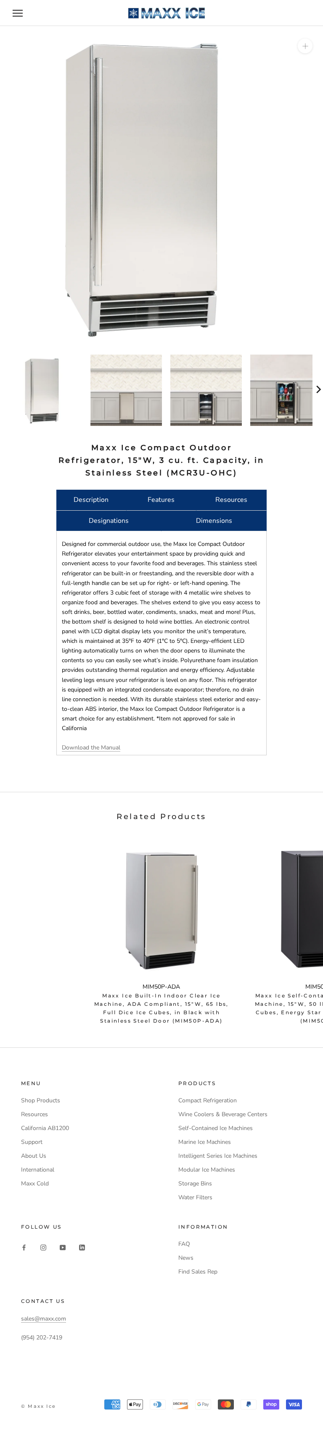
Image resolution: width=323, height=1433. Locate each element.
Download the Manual (91, 748)
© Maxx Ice (38, 1406)
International (37, 1170)
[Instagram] (43, 1247)
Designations (109, 520)
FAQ (184, 1244)
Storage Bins (195, 1184)
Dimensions (214, 520)
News (185, 1258)
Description (91, 499)
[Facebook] (24, 1247)
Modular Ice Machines (206, 1170)
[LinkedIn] (82, 1247)
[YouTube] (63, 1247)
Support (31, 1142)
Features (161, 499)
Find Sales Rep (197, 1272)
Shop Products (40, 1100)
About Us (33, 1156)
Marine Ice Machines (204, 1142)
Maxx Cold (35, 1184)
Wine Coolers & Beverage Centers (222, 1114)
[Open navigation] (18, 13)
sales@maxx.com (43, 1319)
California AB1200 (45, 1128)
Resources (231, 499)
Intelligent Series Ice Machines (217, 1156)
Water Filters (195, 1197)
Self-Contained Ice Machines (215, 1128)
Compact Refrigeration (207, 1100)
